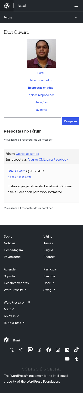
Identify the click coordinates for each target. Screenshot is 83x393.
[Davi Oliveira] (41, 54)
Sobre (8, 236)
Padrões (49, 257)
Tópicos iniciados (41, 80)
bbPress (11, 316)
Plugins (48, 250)
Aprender (10, 269)
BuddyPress (14, 323)
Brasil (16, 340)
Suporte (9, 276)
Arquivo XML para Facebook (48, 159)
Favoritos (41, 109)
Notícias (9, 243)
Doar (48, 283)
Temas (48, 243)
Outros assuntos (27, 154)
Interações (41, 102)
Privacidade (12, 257)
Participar (50, 269)
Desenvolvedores (16, 283)
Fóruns (8, 17)
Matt (9, 309)
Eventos (49, 276)
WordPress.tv (15, 290)
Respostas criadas (40, 87)
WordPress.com (17, 302)
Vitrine (47, 236)
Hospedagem (13, 250)
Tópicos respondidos (40, 95)
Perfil (40, 72)
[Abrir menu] (77, 6)
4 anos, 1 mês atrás (19, 176)
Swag (49, 290)
